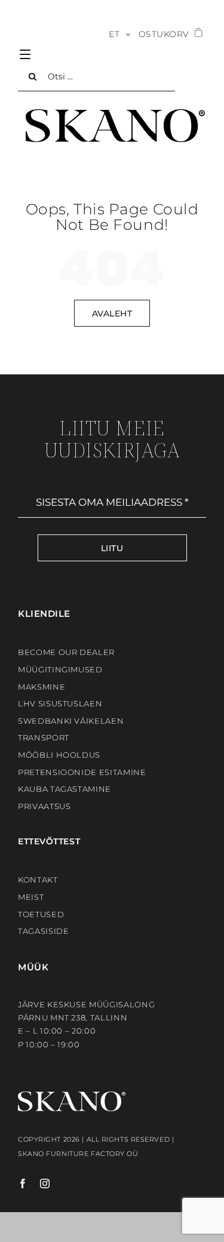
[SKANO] (115, 113)
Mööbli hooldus (59, 755)
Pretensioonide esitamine (82, 772)
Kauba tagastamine (64, 789)
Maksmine (41, 686)
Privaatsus (44, 806)
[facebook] (23, 1183)
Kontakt (38, 879)
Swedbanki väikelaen (71, 720)
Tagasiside (43, 931)
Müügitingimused (60, 669)
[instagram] (39, 1183)
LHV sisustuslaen (60, 703)
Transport (43, 737)
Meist (31, 897)
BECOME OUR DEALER (66, 652)
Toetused (41, 914)
